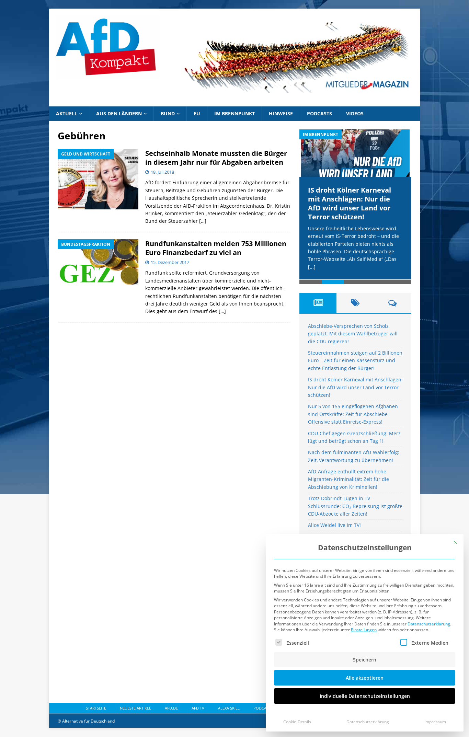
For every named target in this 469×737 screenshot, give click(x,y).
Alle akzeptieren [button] (365, 678)
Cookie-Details (297, 722)
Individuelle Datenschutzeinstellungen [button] (365, 696)
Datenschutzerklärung (429, 624)
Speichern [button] (364, 659)
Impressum (435, 722)
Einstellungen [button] (364, 630)
